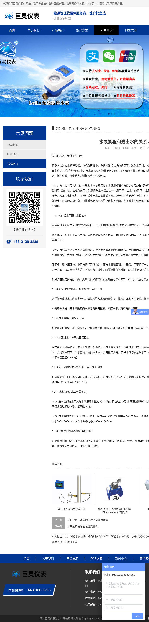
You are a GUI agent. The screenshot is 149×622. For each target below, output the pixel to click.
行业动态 (12, 154)
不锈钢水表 (71, 542)
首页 (12, 30)
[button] (109, 114)
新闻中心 (106, 30)
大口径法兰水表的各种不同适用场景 (87, 519)
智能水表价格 (78, 536)
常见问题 (12, 163)
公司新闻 (12, 145)
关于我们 (33, 30)
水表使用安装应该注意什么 (82, 526)
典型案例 (131, 30)
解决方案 (82, 30)
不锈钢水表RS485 (98, 536)
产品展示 (58, 30)
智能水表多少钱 (120, 536)
